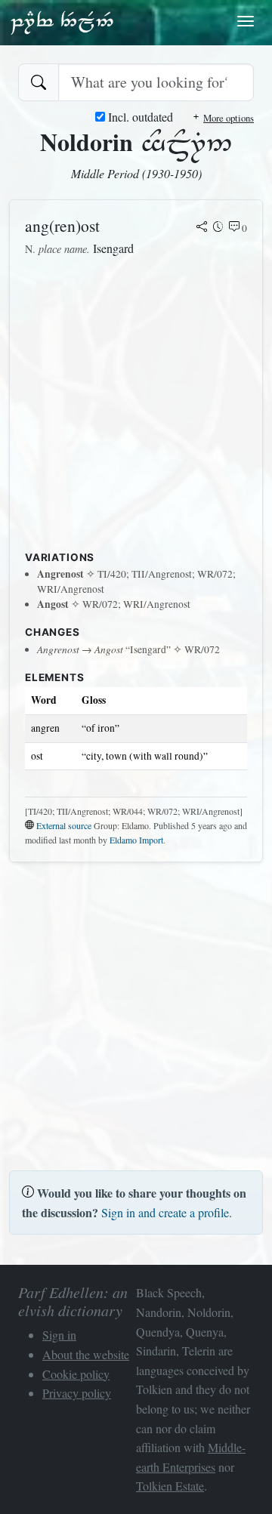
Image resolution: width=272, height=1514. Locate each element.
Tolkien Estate (170, 1486)
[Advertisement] (136, 408)
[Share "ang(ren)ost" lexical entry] (201, 228)
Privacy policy (76, 1393)
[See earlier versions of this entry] (218, 228)
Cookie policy (76, 1374)
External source (63, 825)
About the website (85, 1354)
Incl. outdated (139, 117)
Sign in (59, 1335)
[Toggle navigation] (245, 21)
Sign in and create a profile (165, 1212)
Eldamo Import (136, 840)
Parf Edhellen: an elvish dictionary (62, 22)
